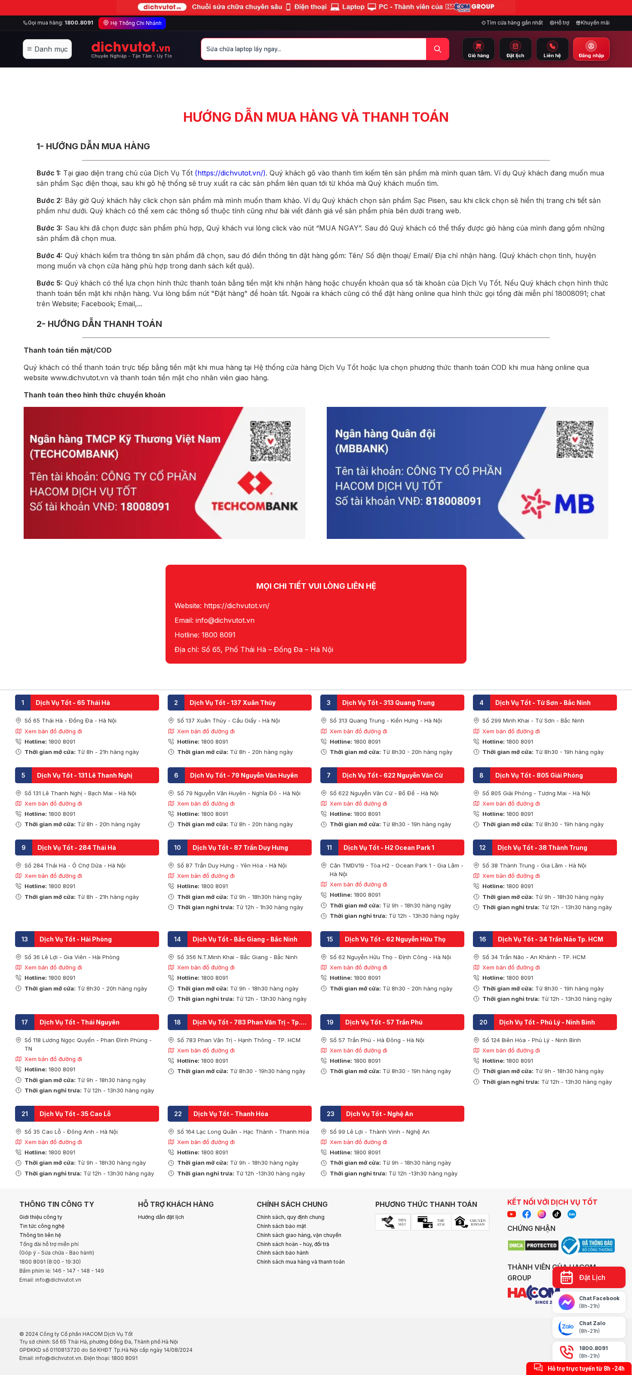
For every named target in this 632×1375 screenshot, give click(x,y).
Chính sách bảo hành (283, 1252)
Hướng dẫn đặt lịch (161, 1217)
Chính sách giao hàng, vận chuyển (299, 1235)
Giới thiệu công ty (40, 1217)
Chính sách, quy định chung (291, 1217)
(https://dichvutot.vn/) (230, 173)
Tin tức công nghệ (41, 1226)
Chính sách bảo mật (281, 1226)
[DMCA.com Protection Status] (533, 1247)
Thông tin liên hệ (40, 1235)
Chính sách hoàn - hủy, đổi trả (293, 1244)
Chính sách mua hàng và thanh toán (301, 1261)
